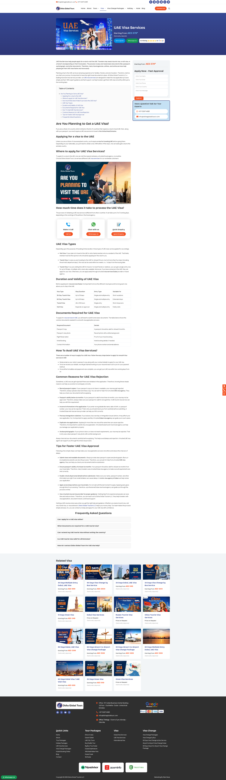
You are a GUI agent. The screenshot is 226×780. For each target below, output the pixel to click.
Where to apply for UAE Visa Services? (75, 98)
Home (83, 8)
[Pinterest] (164, 2)
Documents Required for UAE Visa (73, 108)
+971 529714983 (82, 2)
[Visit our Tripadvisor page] (90, 767)
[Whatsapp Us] (224, 394)
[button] (118, 234)
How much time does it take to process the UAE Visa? (80, 101)
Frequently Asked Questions (72, 117)
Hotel (138, 8)
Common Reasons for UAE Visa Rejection (76, 112)
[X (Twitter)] (157, 2)
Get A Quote (120, 41)
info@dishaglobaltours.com (66, 2)
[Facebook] (150, 2)
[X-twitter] (61, 712)
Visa (102, 8)
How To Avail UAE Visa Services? (73, 110)
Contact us (161, 8)
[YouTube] (161, 2)
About (89, 8)
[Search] (169, 8)
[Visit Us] (224, 386)
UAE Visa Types (68, 103)
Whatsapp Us (132, 41)
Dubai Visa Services (95, 615)
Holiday (130, 8)
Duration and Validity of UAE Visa (73, 105)
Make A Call (68, 229)
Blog (143, 8)
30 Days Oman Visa (95, 679)
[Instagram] (154, 2)
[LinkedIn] (168, 2)
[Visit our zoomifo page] (113, 767)
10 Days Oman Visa (66, 615)
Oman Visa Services (124, 679)
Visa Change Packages (115, 8)
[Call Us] (224, 390)
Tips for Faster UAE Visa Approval (73, 115)
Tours (95, 8)
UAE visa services (90, 78)
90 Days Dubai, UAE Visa (68, 647)
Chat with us (93, 229)
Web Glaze (166, 777)
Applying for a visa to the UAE (72, 96)
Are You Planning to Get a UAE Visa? (72, 94)
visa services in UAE (70, 318)
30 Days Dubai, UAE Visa (126, 583)
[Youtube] (65, 712)
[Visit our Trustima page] (136, 767)
